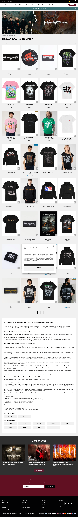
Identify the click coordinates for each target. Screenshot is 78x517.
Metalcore (43, 325)
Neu (16, 4)
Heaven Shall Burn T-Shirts (56, 327)
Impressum (24, 502)
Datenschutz (24, 505)
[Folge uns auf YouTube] (65, 503)
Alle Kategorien (21, 4)
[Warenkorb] (74, 1)
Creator (43, 504)
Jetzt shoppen (43, 8)
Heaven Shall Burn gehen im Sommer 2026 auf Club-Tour (36, 463)
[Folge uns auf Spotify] (60, 506)
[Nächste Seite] (41, 312)
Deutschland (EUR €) (6, 513)
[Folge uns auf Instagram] (63, 503)
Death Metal (10, 416)
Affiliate (43, 502)
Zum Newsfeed (39, 470)
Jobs (43, 507)
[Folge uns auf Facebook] (60, 503)
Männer (3, 1)
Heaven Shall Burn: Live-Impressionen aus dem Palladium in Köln (64, 464)
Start (3, 35)
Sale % (61, 4)
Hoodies (63, 327)
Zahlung (3, 504)
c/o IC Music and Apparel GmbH (29, 513)
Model (43, 505)
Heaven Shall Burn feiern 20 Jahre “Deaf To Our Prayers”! (12, 463)
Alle (11, 1)
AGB (22, 504)
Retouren (4, 507)
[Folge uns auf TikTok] (68, 503)
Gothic (39, 4)
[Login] (72, 1)
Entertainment (45, 4)
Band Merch (28, 4)
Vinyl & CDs (51, 4)
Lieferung (4, 505)
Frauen (7, 1)
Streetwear (34, 4)
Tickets (57, 4)
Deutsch (13, 513)
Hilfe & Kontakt (5, 502)
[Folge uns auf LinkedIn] (71, 503)
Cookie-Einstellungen (26, 507)
